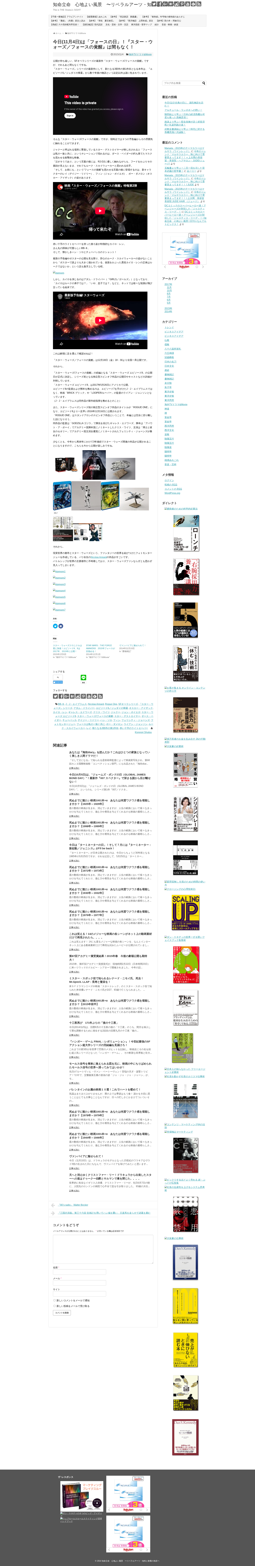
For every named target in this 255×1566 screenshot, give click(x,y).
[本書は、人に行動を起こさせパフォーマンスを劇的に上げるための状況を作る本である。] (185, 877)
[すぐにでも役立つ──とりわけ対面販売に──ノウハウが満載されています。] (180, 889)
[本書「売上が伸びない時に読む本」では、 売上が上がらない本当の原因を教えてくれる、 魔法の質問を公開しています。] (185, 1369)
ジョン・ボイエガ (130, 712)
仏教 (167, 340)
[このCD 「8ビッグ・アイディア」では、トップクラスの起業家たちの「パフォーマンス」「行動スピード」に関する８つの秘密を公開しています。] (81, 1516)
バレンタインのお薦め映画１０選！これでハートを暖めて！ (105, 1089)
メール (57, 1278)
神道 (167, 409)
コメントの (173, 489)
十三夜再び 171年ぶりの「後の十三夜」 (94, 1022)
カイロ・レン (60, 712)
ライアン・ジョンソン (135, 724)
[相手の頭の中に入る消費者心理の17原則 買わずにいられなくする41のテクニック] (185, 1120)
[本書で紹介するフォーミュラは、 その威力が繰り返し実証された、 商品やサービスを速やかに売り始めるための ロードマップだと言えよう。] (185, 552)
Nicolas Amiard (99, 557)
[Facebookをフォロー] (159, 3)
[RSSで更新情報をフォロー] (198, 3)
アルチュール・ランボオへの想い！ (183, 110)
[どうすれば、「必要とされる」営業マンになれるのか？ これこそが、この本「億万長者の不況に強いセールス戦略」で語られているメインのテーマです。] (185, 1457)
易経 (167, 370)
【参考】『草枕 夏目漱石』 (101, 20)
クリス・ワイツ (101, 712)
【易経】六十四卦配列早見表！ (64, 24)
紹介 (157, 24)
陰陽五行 (169, 438)
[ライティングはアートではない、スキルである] (185, 1127)
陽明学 (168, 451)
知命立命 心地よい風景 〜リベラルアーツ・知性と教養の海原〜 (120, 4)
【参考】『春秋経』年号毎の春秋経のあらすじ (163, 17)
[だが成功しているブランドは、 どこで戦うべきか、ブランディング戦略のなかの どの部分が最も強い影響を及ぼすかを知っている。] (185, 1028)
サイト (56, 1289)
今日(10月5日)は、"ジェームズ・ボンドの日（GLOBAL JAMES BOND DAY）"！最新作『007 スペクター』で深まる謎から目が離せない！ (110, 778)
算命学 (168, 417)
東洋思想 (169, 400)
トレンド (169, 327)
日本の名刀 (170, 361)
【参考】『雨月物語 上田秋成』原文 (135, 20)
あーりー (191, 171)
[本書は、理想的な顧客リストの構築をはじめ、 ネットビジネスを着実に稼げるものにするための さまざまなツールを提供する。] (182, 1065)
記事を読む (74, 768)
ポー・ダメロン (114, 724)
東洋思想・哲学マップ (141, 24)
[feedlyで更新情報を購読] (193, 3)
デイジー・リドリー (88, 720)
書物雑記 (169, 374)
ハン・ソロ (106, 720)
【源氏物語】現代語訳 (92, 24)
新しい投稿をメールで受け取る (73, 1306)
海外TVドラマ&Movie (140, 54)
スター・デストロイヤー (127, 716)
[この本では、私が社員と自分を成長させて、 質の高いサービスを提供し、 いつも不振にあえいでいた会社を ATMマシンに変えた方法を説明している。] (185, 1190)
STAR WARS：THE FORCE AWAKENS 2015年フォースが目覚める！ (100, 648)
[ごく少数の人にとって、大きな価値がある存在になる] (179, 1132)
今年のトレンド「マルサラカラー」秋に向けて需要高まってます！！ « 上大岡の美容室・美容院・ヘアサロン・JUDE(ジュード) (185, 157)
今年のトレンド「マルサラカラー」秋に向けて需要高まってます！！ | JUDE (185, 181)
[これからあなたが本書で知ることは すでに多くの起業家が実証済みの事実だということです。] (174, 746)
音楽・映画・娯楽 (170, 24)
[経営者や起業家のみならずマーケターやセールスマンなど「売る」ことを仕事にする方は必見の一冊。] (185, 790)
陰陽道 (168, 447)
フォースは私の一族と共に (91, 724)
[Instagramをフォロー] (176, 3)
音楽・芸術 (170, 464)
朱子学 (168, 387)
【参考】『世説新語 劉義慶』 (124, 17)
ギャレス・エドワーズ (80, 712)
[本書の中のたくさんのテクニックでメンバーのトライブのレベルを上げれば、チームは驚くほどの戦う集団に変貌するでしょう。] (185, 640)
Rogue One (111, 704)
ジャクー (115, 712)
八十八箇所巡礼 (173, 349)
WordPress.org (172, 493)
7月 (169, 296)
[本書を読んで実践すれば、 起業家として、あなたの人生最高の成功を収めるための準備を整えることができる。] (185, 1176)
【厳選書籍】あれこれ (96, 17)
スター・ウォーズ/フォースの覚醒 (95, 716)
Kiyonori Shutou (143, 732)
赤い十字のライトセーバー (134, 728)
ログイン (169, 480)
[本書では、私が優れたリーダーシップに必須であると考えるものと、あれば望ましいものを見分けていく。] (185, 1076)
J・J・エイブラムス (76, 704)
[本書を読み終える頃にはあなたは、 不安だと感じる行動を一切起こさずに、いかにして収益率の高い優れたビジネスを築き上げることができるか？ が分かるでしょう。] (181, 508)
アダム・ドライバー (84, 708)
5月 (169, 303)
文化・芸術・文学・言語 (117, 24)
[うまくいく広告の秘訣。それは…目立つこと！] (185, 1183)
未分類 (168, 383)
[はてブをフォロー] (170, 3)
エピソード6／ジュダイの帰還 (112, 708)
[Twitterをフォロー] (154, 3)
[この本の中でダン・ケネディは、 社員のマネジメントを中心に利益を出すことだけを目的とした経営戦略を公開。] (185, 735)
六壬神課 (169, 353)
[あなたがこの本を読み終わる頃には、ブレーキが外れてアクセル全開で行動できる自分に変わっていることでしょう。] (185, 742)
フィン (116, 720)
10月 (169, 290)
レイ (88, 728)
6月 (169, 300)
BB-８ (61, 704)
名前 (56, 1267)
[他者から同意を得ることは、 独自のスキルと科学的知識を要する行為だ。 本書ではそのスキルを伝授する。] (185, 1234)
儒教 (167, 344)
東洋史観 (169, 391)
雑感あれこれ (172, 460)
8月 (169, 293)
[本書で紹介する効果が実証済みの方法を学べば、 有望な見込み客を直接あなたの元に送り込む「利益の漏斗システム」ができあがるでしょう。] (185, 1413)
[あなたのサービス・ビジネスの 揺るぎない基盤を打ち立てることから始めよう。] (185, 1072)
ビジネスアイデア (174, 331)
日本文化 (169, 366)
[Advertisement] (184, 55)
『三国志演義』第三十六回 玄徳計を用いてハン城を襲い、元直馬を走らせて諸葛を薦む (104, 1213)
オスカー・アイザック (141, 708)
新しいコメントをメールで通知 (73, 1300)
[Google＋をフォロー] (165, 3)
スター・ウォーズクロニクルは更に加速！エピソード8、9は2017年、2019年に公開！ (67, 648)
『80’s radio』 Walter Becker (73, 1205)
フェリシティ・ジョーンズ (135, 720)
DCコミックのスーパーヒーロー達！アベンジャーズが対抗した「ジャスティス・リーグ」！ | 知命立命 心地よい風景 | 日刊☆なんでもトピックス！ (185, 218)
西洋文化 (169, 430)
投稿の (171, 484)
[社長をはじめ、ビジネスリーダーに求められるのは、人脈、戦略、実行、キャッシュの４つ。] (185, 933)
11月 (169, 287)
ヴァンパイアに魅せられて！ (132, 645)
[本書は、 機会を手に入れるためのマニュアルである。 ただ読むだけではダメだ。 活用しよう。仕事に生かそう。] (185, 984)
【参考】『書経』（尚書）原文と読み (67, 20)
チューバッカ (69, 720)
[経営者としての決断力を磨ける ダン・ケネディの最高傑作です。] (185, 1282)
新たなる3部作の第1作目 (105, 728)
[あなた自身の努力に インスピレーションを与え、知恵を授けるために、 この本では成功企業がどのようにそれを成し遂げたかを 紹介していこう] (185, 691)
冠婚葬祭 (169, 357)
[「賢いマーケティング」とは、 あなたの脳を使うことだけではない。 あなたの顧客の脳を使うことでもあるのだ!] (185, 1326)
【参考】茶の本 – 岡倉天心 (168, 20)
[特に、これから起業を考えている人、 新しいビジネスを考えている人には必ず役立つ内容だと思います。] (185, 834)
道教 (167, 434)
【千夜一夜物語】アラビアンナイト (66, 17)
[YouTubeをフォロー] (187, 3)
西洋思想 (169, 426)
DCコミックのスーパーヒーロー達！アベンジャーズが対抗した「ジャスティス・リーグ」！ (185, 208)
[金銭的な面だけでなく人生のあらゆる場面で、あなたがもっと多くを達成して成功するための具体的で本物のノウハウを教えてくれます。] (174, 1238)
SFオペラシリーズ (128, 704)
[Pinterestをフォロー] (182, 3)
